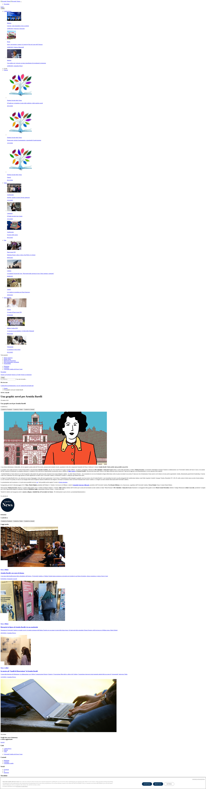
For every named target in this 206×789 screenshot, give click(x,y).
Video (5, 183)
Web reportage (7, 297)
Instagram (6, 772)
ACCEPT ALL (147, 784)
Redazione (6, 366)
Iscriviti (2, 742)
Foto (5, 240)
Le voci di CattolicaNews (21, 385)
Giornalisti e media (8, 763)
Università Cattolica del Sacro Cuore (13, 369)
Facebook (6, 769)
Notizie (6, 388)
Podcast (6, 70)
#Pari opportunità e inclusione (11, 362)
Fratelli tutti (30, 385)
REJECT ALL (158, 784)
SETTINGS (169, 784)
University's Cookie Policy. (22, 786)
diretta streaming (63, 482)
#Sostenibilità (7, 363)
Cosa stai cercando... (21, 379)
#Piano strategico (8, 357)
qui (37, 482)
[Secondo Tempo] (10, 1)
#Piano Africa (7, 359)
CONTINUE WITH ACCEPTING (198, 779)
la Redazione (11, 385)
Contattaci (6, 367)
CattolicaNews (7, 11)
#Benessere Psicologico (10, 360)
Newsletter (6, 4)
